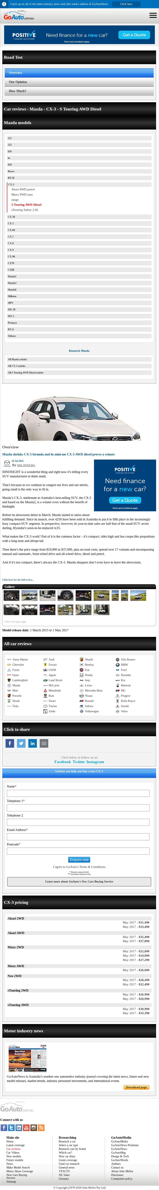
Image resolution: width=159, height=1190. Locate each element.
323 (10, 144)
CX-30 (11, 216)
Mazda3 (12, 283)
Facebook (62, 762)
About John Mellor (122, 1171)
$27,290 (136, 960)
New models (13, 1156)
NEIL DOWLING (26, 465)
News (9, 1163)
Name (11, 786)
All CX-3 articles (16, 366)
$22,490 (136, 984)
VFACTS (64, 1171)
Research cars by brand (72, 1148)
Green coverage (68, 1160)
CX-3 (11, 184)
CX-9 (11, 250)
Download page (136, 1087)
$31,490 (136, 922)
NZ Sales (64, 1175)
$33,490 (136, 926)
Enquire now (79, 859)
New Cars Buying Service (16, 1176)
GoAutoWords (119, 1160)
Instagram (95, 762)
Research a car (67, 1141)
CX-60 (11, 230)
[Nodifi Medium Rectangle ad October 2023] (125, 510)
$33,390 (136, 1013)
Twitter (79, 762)
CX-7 (11, 236)
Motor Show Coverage (19, 1171)
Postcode (13, 844)
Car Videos (12, 1152)
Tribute (12, 336)
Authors (115, 1163)
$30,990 (136, 1009)
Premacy (12, 322)
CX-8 (11, 243)
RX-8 (11, 329)
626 (10, 151)
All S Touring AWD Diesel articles (25, 372)
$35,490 (136, 937)
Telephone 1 (16, 801)
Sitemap (11, 1181)
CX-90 (11, 256)
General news (67, 1167)
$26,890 (136, 970)
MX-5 (11, 316)
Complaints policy (121, 1178)
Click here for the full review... (18, 579)
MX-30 (11, 309)
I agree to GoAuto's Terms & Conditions (79, 866)
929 (10, 164)
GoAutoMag (118, 1152)
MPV (10, 302)
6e (9, 158)
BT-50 (11, 178)
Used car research (69, 1163)
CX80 (11, 269)
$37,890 (136, 941)
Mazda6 (12, 289)
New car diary (67, 1156)
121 (10, 138)
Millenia (12, 296)
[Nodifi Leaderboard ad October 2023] (79, 43)
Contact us (117, 1167)
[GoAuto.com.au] (17, 21)
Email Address (17, 830)
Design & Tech (120, 1156)
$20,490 (136, 980)
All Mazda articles (17, 359)
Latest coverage (15, 1145)
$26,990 (136, 994)
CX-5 (11, 223)
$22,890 (136, 951)
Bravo (11, 171)
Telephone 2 (15, 815)
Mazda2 (12, 276)
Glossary (64, 1178)
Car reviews (13, 1148)
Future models (14, 1160)
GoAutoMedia (119, 1141)
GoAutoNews (119, 1148)
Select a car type (68, 1145)
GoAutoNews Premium (125, 1145)
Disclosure (117, 1175)
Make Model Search (18, 1167)
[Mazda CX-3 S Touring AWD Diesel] (11, 601)
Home (9, 1141)
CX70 (11, 263)
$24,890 (136, 955)
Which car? (65, 1152)
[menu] (153, 15)
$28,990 (136, 998)
